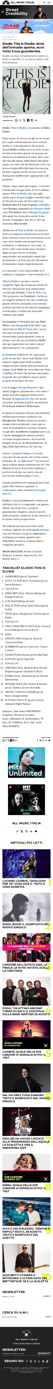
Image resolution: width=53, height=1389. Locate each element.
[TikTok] (47, 1361)
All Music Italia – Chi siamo (12, 1367)
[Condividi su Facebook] (20, 120)
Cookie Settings (38, 1369)
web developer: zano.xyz (26, 1372)
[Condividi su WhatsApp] (16, 120)
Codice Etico (33, 1367)
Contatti (24, 1367)
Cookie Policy (14, 1369)
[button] (32, 120)
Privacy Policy (43, 1367)
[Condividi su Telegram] (28, 120)
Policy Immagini (26, 1369)
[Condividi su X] (24, 120)
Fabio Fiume (9, 116)
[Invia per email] (36, 120)
